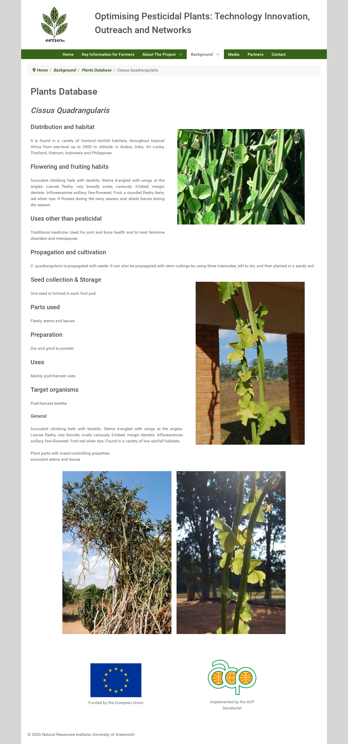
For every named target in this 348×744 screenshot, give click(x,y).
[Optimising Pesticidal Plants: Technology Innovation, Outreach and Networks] (55, 24)
